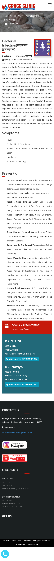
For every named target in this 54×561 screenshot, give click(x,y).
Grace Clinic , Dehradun (21, 540)
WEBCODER (33, 544)
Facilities (14, 23)
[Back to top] (50, 552)
